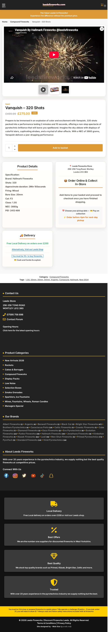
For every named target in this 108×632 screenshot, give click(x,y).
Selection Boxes (13, 387)
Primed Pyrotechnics (87, 436)
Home (4, 22)
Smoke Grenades (13, 392)
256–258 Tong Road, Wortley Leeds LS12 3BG (81, 169)
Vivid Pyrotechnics (53, 440)
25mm (40, 280)
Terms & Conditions (46, 623)
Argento (54, 280)
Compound (64, 280)
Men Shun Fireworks (61, 436)
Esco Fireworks (50, 430)
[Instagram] (15, 476)
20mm (33, 280)
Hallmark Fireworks (52, 433)
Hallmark (74, 280)
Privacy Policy (64, 623)
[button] (102, 5)
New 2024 (84, 280)
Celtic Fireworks (62, 427)
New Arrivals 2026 (14, 360)
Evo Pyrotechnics (72, 430)
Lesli (43, 436)
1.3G (28, 280)
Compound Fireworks (19, 22)
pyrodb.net (66, 626)
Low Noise (10, 383)
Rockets (9, 365)
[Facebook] (6, 476)
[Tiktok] (42, 476)
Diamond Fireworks (28, 430)
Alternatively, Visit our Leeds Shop (27, 249)
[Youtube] (33, 476)
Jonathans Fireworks (78, 433)
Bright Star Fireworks (87, 424)
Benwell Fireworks (47, 424)
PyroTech (8, 440)
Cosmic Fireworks (85, 427)
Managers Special (14, 406)
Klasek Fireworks (26, 436)
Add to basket (60, 147)
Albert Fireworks (11, 424)
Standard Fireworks (27, 440)
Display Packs (12, 378)
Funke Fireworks (27, 433)
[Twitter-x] (24, 476)
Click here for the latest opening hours (21, 330)
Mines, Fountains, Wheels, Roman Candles (26, 401)
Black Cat (67, 424)
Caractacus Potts (40, 427)
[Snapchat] (51, 476)
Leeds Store (9, 301)
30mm (47, 280)
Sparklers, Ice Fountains (17, 397)
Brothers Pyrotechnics (14, 427)
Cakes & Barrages (14, 369)
